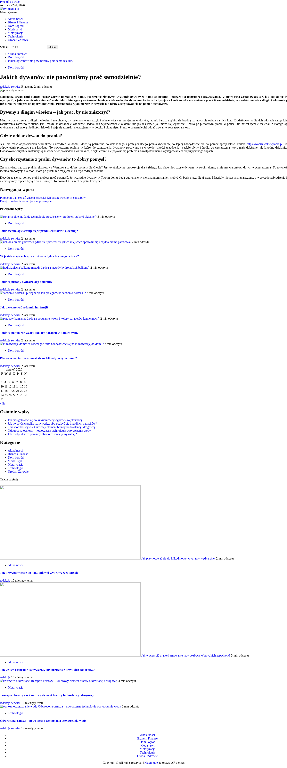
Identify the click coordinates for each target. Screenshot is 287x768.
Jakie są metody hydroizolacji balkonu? (65, 267)
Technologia (15, 36)
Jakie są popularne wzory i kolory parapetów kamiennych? (63, 318)
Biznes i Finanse (18, 22)
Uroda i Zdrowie (18, 40)
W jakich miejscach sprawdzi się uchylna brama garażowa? (94, 242)
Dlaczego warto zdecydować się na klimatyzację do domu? (67, 344)
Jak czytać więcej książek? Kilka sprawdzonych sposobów (43, 197)
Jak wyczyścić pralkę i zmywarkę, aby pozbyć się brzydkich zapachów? (52, 423)
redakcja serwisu (10, 86)
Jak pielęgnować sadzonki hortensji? (63, 293)
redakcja (5, 580)
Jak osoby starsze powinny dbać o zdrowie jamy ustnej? (42, 434)
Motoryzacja (15, 33)
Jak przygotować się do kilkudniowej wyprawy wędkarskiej (45, 420)
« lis (2, 403)
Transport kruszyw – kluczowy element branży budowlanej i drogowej (51, 427)
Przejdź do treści (10, 1)
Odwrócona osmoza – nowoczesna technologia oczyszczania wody (49, 430)
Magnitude (151, 762)
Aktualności (15, 18)
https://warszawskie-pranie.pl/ (265, 144)
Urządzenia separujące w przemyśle (26, 201)
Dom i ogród (16, 26)
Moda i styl (15, 29)
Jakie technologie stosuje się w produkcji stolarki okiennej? (60, 216)
